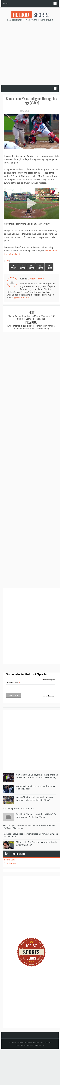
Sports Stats (9, 859)
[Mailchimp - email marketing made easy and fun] (49, 696)
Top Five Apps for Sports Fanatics (18, 808)
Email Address (13, 682)
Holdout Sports (31, 1042)
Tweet (13, 268)
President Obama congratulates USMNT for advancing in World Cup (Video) (36, 815)
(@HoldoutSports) (22, 297)
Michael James (35, 278)
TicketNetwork (11, 863)
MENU (5, 3)
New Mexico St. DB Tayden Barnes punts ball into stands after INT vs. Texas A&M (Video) (37, 776)
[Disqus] (31, 626)
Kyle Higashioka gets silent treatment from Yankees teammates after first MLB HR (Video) (31, 327)
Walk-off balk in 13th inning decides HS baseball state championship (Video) (34, 798)
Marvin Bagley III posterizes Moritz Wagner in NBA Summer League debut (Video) (31, 317)
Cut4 (7, 260)
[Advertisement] (30, 53)
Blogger (41, 1045)
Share (22, 268)
